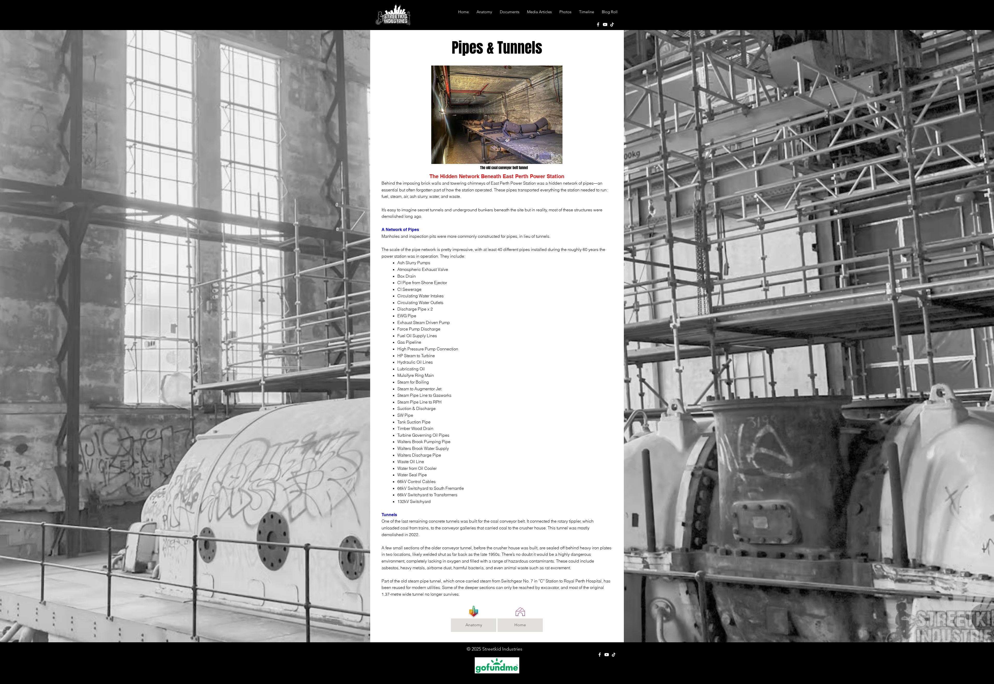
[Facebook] (598, 24)
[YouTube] (605, 24)
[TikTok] (612, 24)
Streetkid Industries (502, 649)
